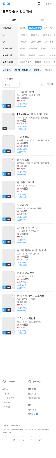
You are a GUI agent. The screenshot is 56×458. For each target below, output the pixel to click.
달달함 (38, 62)
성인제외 (49, 84)
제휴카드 (6, 394)
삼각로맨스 (36, 41)
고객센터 (11, 381)
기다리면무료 (25, 62)
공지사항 (37, 381)
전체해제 (49, 70)
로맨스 (23, 27)
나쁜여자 (42, 55)
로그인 (49, 4)
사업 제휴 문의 (34, 398)
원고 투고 (32, 394)
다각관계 (24, 41)
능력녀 (32, 55)
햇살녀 (23, 55)
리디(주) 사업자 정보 (10, 425)
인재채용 (31, 414)
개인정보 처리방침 (17, 429)
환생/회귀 (35, 34)
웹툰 (14, 19)
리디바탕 (6, 407)
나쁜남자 (33, 48)
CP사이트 (6, 402)
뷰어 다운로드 (8, 398)
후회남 (43, 48)
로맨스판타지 (35, 27)
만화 (42, 19)
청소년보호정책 (30, 429)
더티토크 (24, 34)
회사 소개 (32, 410)
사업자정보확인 (43, 429)
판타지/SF (48, 27)
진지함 (47, 62)
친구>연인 (48, 41)
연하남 (23, 48)
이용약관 (5, 429)
